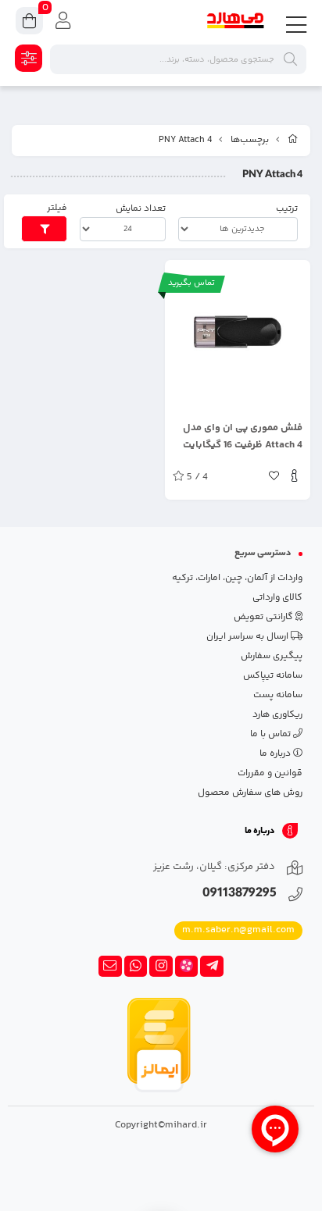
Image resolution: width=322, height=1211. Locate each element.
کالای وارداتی (277, 597)
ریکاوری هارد (277, 714)
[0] (29, 23)
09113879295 (239, 894)
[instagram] (161, 966)
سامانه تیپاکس (272, 675)
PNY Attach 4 (185, 140)
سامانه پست (277, 695)
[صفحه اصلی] (293, 140)
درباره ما (276, 753)
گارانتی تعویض (264, 617)
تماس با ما (271, 734)
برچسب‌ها (250, 140)
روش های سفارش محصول (250, 792)
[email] (110, 966)
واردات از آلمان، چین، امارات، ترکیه (237, 578)
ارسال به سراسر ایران (248, 636)
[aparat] (186, 966)
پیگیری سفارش (271, 656)
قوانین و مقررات (270, 773)
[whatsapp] (136, 966)
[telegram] (211, 966)
